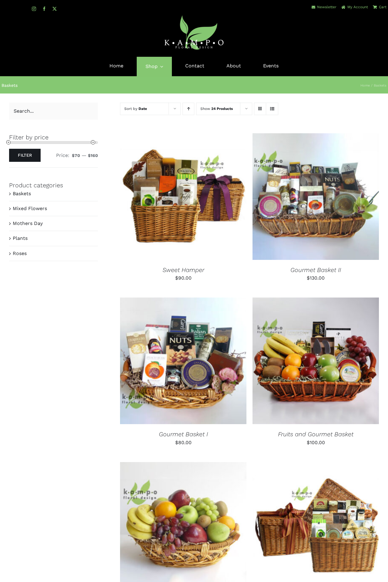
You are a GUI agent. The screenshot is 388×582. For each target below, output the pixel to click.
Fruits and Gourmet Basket (315, 434)
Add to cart (164, 197)
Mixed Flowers (30, 208)
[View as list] (272, 109)
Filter (25, 155)
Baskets (22, 193)
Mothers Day (28, 223)
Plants (20, 238)
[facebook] (44, 9)
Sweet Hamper (183, 270)
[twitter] (54, 9)
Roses (20, 253)
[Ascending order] (188, 109)
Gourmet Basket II (315, 270)
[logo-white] (194, 17)
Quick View (203, 197)
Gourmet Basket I (183, 434)
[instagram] (34, 9)
